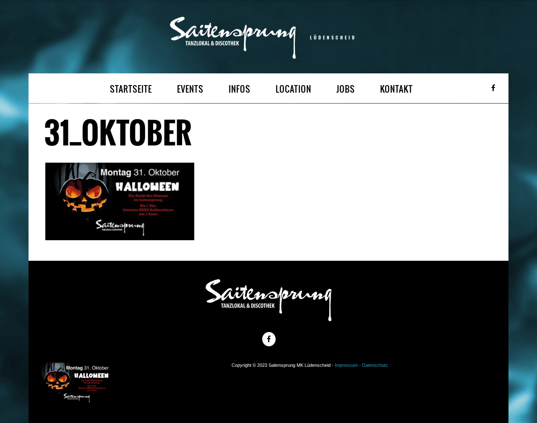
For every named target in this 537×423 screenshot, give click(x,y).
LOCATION (293, 89)
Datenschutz (375, 365)
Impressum (346, 365)
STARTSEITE (131, 89)
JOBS (345, 89)
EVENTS (190, 89)
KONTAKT (396, 89)
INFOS (239, 89)
